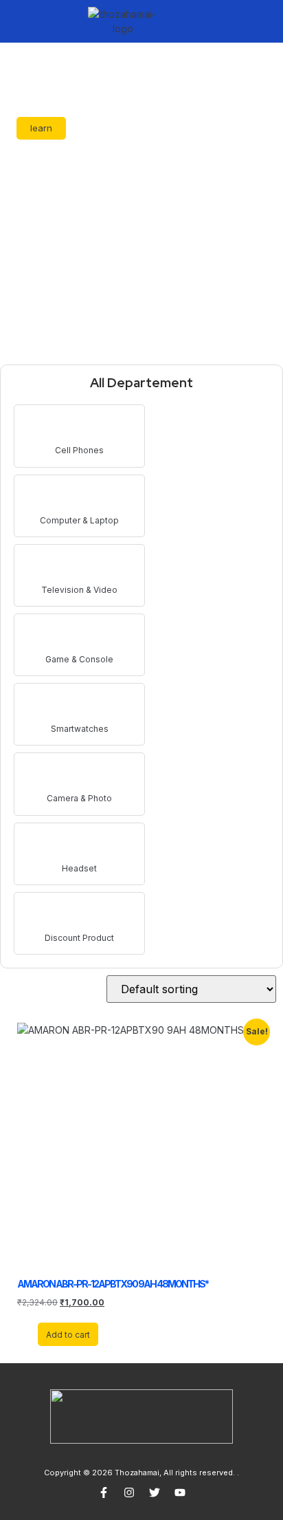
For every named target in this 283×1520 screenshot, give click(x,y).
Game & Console (79, 659)
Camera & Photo (79, 798)
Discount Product (79, 938)
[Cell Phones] (79, 427)
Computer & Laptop (79, 520)
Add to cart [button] (68, 1334)
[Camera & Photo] (79, 775)
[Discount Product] (79, 914)
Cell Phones (79, 450)
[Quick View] (31, 1334)
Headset (79, 868)
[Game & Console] (79, 636)
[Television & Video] (79, 566)
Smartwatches (80, 729)
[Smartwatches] (79, 705)
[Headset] (79, 845)
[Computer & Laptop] (79, 497)
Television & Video (79, 590)
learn (41, 127)
